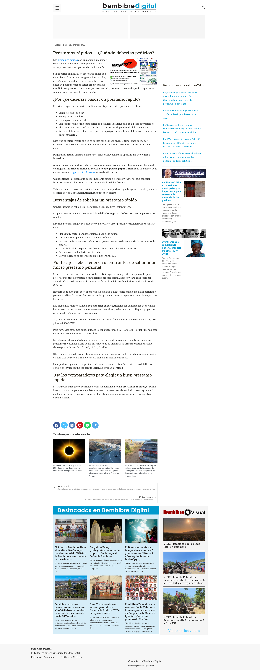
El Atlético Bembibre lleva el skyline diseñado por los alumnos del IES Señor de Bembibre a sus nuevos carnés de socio (70, 553)
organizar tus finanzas (83, 172)
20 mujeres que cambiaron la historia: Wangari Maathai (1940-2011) (171, 247)
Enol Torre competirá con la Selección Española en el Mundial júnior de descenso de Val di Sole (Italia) (182, 143)
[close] (57, 8)
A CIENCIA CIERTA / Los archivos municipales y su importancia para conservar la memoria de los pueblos (171, 191)
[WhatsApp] (87, 425)
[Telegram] (95, 425)
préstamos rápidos (68, 59)
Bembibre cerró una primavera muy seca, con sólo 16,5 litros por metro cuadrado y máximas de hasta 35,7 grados (70, 610)
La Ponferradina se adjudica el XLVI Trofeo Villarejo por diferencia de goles (181, 114)
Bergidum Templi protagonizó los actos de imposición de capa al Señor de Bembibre (105, 552)
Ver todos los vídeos (184, 630)
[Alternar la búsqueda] (203, 7)
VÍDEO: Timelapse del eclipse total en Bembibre (181, 545)
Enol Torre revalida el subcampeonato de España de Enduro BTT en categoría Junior (105, 608)
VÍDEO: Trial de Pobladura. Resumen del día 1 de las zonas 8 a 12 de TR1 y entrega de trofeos (184, 580)
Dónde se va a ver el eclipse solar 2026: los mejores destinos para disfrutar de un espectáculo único (67, 468)
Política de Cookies (71, 657)
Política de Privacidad (43, 657)
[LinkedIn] (72, 425)
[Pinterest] (79, 425)
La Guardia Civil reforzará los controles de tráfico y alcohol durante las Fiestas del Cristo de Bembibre (182, 128)
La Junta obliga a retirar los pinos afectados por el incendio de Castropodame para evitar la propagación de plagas (180, 98)
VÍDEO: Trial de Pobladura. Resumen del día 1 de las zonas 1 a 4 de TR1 (183, 620)
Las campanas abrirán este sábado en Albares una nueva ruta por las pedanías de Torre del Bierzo (182, 157)
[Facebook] (56, 425)
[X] (64, 425)
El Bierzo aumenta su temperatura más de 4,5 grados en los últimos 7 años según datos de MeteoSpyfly (139, 553)
